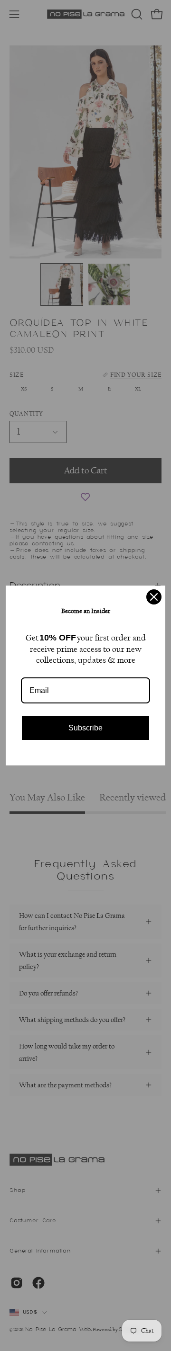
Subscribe (85, 728)
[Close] (153, 597)
